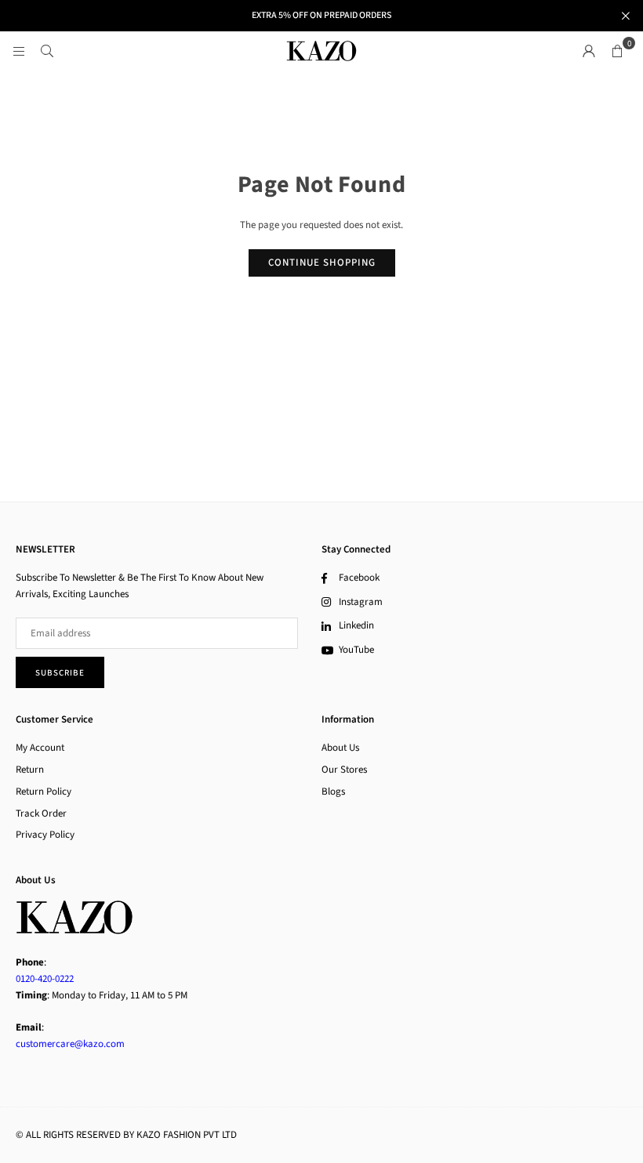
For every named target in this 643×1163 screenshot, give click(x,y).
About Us (340, 748)
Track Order (41, 813)
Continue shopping (322, 262)
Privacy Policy (45, 835)
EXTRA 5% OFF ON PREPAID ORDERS (321, 15)
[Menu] (19, 51)
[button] (617, 51)
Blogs (333, 791)
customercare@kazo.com (70, 1044)
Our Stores (344, 770)
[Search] (47, 51)
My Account (40, 748)
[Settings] (589, 51)
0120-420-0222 (45, 979)
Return (30, 770)
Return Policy (43, 791)
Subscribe (60, 673)
